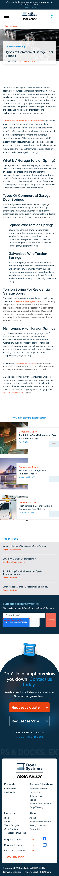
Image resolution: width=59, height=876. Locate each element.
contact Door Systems (13, 392)
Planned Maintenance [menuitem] (40, 803)
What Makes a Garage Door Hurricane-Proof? (25, 586)
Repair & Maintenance (12, 550)
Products (9, 783)
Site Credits (45, 872)
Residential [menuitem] (9, 792)
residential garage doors (27, 301)
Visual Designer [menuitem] (12, 825)
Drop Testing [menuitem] (36, 807)
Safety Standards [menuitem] (39, 825)
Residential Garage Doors (14, 562)
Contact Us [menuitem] (35, 829)
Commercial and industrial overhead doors (23, 120)
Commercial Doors (27, 61)
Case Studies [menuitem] (11, 829)
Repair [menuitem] (33, 799)
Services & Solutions (41, 783)
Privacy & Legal (31, 872)
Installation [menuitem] (35, 792)
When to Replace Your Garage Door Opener (24, 546)
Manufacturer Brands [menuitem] (40, 821)
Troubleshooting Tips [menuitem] (15, 832)
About (33, 813)
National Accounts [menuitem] (39, 788)
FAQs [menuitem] (7, 821)
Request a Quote (13, 839)
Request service (26, 721)
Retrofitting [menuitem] (36, 796)
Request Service (13, 844)
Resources (10, 813)
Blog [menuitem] (6, 817)
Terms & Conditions (12, 872)
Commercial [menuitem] (10, 788)
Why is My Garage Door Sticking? (19, 558)
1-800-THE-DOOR (29, 736)
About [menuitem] (33, 817)
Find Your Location (14, 850)
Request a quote (26, 707)
